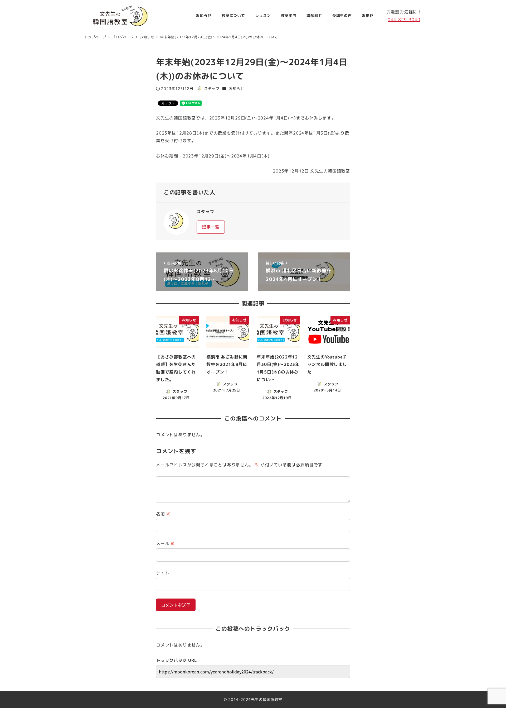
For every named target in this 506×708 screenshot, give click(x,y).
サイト (162, 573)
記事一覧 (211, 227)
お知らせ (236, 88)
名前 (163, 514)
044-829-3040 (404, 19)
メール (165, 543)
